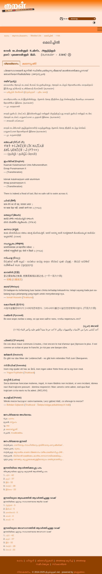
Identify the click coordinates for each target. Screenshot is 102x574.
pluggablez (79, 572)
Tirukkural (28, 297)
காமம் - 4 (10, 515)
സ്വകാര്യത (59, 564)
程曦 (9, 279)
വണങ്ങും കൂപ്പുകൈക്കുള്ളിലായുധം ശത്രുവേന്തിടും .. (38, 459)
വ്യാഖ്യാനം (11, 63)
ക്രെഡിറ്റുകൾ (45, 560)
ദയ (7, 425)
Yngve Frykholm (15, 372)
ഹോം (20, 560)
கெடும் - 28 (10, 485)
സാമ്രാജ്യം (17, 432)
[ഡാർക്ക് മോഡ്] (94, 22)
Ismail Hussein (14, 297)
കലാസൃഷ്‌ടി (29, 63)
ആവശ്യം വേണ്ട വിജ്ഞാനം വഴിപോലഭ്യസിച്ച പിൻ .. (39, 452)
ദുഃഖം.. (17, 448)
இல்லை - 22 (11, 489)
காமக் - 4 (10, 519)
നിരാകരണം (23, 572)
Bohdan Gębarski (15, 405)
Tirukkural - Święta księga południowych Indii (47, 405)
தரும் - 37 (10, 478)
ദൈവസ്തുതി (11, 429)
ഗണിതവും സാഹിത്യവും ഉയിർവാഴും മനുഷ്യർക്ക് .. (38, 444)
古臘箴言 (17, 279)
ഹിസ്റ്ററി (30, 560)
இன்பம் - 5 (10, 508)
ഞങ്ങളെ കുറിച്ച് (64, 560)
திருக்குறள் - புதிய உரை (36, 92)
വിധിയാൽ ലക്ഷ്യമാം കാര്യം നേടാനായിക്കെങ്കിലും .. (38, 455)
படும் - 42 (10, 474)
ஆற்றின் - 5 (10, 505)
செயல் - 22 (10, 549)
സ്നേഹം (13, 421)
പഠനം (11, 418)
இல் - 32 (9, 482)
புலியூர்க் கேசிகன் (15, 92)
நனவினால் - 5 (12, 512)
